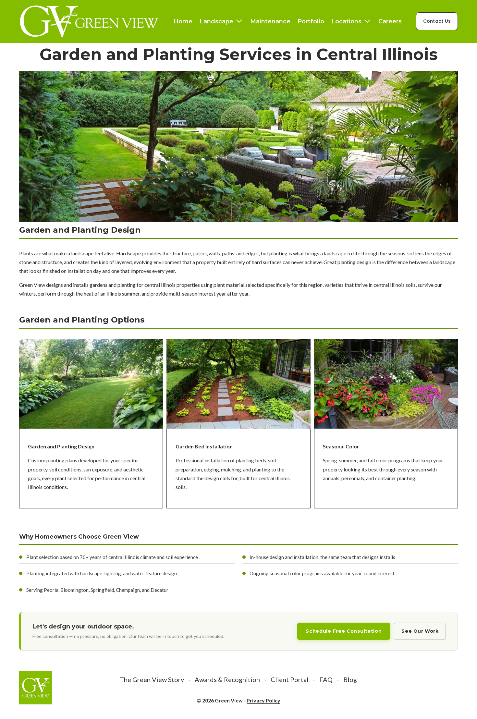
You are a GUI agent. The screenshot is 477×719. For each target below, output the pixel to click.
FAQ (326, 679)
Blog (350, 679)
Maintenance (270, 21)
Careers (390, 21)
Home (183, 21)
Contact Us (437, 21)
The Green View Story (152, 679)
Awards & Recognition (227, 679)
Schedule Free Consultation (344, 631)
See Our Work (419, 631)
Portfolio (311, 21)
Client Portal (290, 679)
